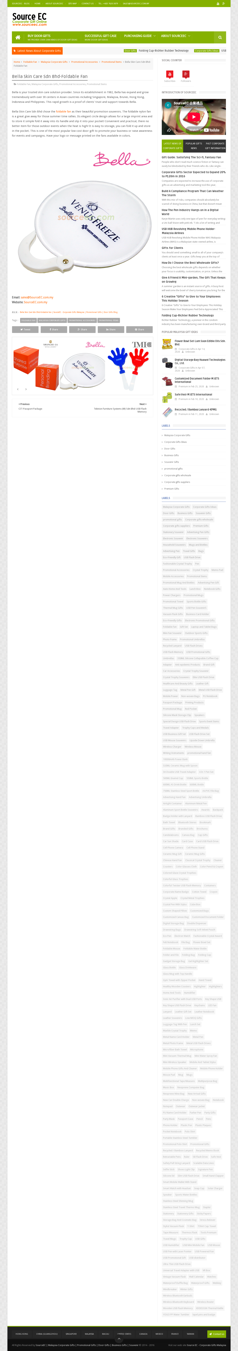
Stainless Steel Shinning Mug (178, 1201)
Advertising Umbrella (200, 797)
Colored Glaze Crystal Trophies (179, 872)
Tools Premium (208, 1232)
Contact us (218, 1334)
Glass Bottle (169, 967)
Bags (201, 551)
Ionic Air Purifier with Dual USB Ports (182, 999)
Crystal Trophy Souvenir (196, 671)
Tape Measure (170, 1232)
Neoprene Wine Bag (173, 1093)
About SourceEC (54, 3)
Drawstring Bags (172, 929)
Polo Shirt (190, 1131)
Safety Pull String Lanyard (176, 1163)
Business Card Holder (197, 614)
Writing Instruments (173, 753)
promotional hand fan (199, 753)
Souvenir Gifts (171, 462)
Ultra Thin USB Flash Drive (177, 1264)
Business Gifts (171, 455)
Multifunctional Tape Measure (179, 1081)
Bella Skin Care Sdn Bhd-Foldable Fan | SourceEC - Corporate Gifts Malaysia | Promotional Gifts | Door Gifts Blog (68, 312)
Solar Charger (215, 1188)
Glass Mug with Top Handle (177, 973)
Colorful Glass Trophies (175, 879)
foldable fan (63, 111)
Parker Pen (195, 1112)
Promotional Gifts (199, 1144)
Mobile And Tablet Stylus (203, 1062)
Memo (193, 1030)
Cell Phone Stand (195, 847)
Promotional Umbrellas (192, 639)
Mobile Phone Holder (211, 1068)
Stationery (168, 1213)
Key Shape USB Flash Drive (177, 1005)
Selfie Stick (168, 1169)
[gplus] (223, 3)
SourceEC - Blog (21, 3)
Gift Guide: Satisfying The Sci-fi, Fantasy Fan (191, 157)
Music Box (168, 1087)
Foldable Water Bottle (195, 948)
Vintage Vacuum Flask (174, 1276)
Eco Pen (167, 936)
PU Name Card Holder (174, 1112)
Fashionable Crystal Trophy (177, 563)
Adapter (167, 664)
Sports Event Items (209, 721)
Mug (180, 1074)
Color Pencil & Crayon (211, 866)
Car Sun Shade (170, 841)
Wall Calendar (196, 1276)
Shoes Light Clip (186, 1169)
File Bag (185, 942)
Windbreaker (170, 1289)
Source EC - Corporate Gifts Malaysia (206, 1345)
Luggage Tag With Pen (175, 1024)
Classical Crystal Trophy (197, 860)
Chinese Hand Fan (172, 860)
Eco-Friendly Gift (172, 557)
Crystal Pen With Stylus (175, 904)
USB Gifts (200, 1238)
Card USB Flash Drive (207, 841)
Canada (143, 1334)
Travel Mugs (169, 1238)
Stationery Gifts (185, 1213)
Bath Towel (169, 822)
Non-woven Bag (201, 1100)
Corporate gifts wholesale (177, 475)
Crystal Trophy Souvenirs (176, 677)
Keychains (199, 1005)
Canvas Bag (188, 835)
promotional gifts (173, 468)
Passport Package (172, 702)
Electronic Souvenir (173, 538)
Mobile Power (170, 696)
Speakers (199, 715)
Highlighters (215, 986)
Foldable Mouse (171, 948)
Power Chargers (171, 595)
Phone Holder (170, 1125)
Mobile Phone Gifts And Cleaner (180, 1068)
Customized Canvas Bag (176, 917)
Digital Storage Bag (173, 923)
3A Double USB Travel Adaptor (179, 772)
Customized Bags (199, 910)
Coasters (168, 866)
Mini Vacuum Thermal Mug (177, 1055)
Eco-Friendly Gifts (172, 620)
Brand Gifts (169, 828)
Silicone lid (168, 1175)
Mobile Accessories (173, 576)
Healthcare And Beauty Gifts (178, 683)
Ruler (186, 1156)
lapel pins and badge (204, 1314)
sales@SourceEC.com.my (136, 3)
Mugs (189, 1074)
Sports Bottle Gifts (196, 601)
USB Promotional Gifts (198, 652)
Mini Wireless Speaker (174, 1062)
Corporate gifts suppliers (177, 482)
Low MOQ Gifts (193, 1018)
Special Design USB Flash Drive (179, 721)
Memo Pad (217, 570)
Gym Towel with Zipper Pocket (179, 980)
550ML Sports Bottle (197, 778)
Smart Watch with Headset (177, 1188)
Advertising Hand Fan (174, 797)
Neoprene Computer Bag (190, 1087)
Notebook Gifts (212, 589)
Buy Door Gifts (52, 37)
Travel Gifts (189, 551)
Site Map (72, 3)
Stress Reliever (207, 1219)
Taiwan (190, 1334)
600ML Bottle (197, 784)
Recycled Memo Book (207, 1150)
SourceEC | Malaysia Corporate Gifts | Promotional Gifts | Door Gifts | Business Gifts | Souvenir (87, 1345)
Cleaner (218, 860)
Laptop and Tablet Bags (204, 626)
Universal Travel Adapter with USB (181, 1270)
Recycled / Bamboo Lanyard (178, 1150)
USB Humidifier (171, 1245)
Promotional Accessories (84, 61)
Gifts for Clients (172, 248)
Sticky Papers (204, 1213)
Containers (210, 885)
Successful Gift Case (101, 37)
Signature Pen (205, 1169)
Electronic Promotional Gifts (200, 620)
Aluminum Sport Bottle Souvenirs (180, 809)
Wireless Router (205, 1302)
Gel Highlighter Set (198, 961)
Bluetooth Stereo (187, 822)
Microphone (196, 1049)
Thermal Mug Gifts (173, 607)
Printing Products (194, 702)
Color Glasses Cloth (186, 866)
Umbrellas (168, 658)
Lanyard (167, 1011)
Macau (105, 1334)
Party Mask (169, 1119)
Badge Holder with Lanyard (177, 816)
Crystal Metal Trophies (192, 898)
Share (55, 329)
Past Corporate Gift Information (215, 146)
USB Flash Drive (192, 557)
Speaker (167, 1194)
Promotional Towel (173, 601)
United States (124, 1334)
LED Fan (212, 1005)
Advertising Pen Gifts (198, 532)
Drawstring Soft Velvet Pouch (199, 929)
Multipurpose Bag (207, 1081)
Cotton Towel (199, 891)
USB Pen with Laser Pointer (177, 1251)
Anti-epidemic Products (187, 664)
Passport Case (185, 1119)
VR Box (206, 1270)
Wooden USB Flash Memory (178, 1308)
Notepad (168, 1106)
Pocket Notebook (172, 1131)
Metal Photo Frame (173, 1043)
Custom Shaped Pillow (175, 910)
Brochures (202, 828)
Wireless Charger (172, 746)
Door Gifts (103, 50)
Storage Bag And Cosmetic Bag (180, 1219)
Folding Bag (188, 954)
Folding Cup (204, 954)
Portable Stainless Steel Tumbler (180, 1137)
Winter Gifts (186, 1289)
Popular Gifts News (194, 146)
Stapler (207, 1207)
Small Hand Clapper (213, 1175)
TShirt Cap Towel (207, 1226)
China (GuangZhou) (46, 1334)
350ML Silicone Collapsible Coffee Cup (197, 658)
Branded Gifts (185, 828)
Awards (205, 809)
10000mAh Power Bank (175, 759)
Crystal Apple (170, 898)
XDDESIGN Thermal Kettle (209, 1308)
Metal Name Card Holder (176, 1037)
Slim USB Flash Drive (188, 1175)
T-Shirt (190, 1226)
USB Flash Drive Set (199, 734)
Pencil (200, 1119)
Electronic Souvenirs (197, 538)
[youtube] (218, 3)
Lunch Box (195, 589)
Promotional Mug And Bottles (178, 582)
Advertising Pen (171, 551)
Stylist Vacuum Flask (173, 1226)
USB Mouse (214, 1245)
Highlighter (200, 986)
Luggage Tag (170, 689)
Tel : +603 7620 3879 (108, 3)
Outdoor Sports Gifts (196, 633)
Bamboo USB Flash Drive (208, 816)
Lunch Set (195, 1024)
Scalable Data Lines (203, 1163)
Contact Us (88, 3)
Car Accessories (171, 671)
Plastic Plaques (203, 1125)
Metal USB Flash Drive (210, 689)
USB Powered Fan (204, 1251)
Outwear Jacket (197, 1106)
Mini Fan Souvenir (172, 633)
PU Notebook (210, 696)
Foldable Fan (30, 61)
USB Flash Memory (173, 652)
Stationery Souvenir (173, 532)
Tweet (27, 329)
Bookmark (205, 822)
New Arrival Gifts (197, 1093)
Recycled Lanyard (172, 645)
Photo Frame (170, 639)
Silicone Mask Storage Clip (177, 715)
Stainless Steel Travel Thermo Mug (181, 1207)
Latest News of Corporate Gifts (172, 146)
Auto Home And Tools (174, 589)
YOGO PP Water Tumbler (176, 1314)
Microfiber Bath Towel (175, 1049)
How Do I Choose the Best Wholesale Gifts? (190, 262)
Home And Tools (172, 992)
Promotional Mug (172, 708)
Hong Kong (22, 1334)
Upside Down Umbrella (202, 740)
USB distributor (197, 1257)
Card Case (187, 841)
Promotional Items (112, 61)
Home (38, 3)
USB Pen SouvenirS (196, 607)
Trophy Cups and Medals (195, 727)
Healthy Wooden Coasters (177, 986)
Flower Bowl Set (201, 942)
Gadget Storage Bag (174, 961)
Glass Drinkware (187, 967)
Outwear (180, 1106)
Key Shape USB (213, 999)
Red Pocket (191, 708)
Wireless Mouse (193, 746)
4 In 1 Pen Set (206, 772)
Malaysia (89, 1334)
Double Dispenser (196, 923)
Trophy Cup (185, 1238)
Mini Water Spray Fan (206, 1055)
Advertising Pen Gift (208, 582)
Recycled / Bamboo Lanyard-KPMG (196, 409)
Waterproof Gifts (200, 1283)
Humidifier (189, 992)
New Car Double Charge (176, 1100)
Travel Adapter (171, 727)
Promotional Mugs (193, 595)
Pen (197, 563)
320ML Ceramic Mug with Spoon (180, 765)
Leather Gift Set (183, 1011)
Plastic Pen (186, 1125)
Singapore (71, 1334)
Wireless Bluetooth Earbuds (177, 1295)
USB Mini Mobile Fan (193, 1245)
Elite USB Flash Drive (203, 677)
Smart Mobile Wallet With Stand (179, 1182)
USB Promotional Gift (174, 1257)
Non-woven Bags (190, 696)
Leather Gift (202, 683)
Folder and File (171, 954)
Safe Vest (216, 1156)
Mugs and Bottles (198, 544)
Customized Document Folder (208, 917)
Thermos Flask (189, 1232)
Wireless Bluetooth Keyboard (178, 1302)
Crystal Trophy (200, 570)
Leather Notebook (204, 1011)
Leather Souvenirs (172, 1018)
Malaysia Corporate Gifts (54, 61)
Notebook (218, 1100)
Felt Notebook (170, 942)
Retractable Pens (172, 1156)
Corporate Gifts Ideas (180, 50)
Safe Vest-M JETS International (193, 394)
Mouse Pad (169, 1074)
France (175, 1334)
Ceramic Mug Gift (172, 854)
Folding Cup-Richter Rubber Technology (137, 50)
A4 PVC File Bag (210, 790)
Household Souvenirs (174, 544)
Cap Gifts (203, 835)
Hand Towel (205, 980)
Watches (211, 1276)
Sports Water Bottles (186, 1194)
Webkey (217, 1283)
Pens (208, 1119)
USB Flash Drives (193, 645)
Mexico (159, 1334)
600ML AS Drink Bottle (174, 784)
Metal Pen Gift (188, 689)
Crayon (213, 891)
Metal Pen (198, 1037)
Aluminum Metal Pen (196, 803)
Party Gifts (210, 1112)
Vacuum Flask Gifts (173, 614)
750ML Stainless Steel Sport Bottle (181, 790)
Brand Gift (208, 664)
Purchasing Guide (138, 36)
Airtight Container (172, 803)
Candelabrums (171, 835)
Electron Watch (182, 936)
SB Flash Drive (200, 1156)
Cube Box (195, 904)
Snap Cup (199, 1188)
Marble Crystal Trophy (175, 1030)
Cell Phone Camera (173, 847)
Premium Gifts (171, 489)
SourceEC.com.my (35, 302)
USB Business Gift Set (174, 734)
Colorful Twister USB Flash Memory (182, 885)
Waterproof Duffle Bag (175, 1283)
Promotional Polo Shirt (175, 1144)
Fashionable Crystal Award (208, 936)
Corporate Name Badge (176, 891)
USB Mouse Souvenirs (174, 740)
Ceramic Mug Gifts (195, 854)
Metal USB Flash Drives (198, 1043)
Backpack (218, 809)
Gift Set (184, 626)
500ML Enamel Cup (173, 778)
